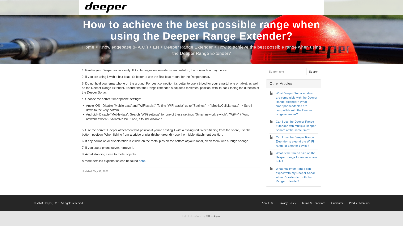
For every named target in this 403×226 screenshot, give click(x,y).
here (142, 161)
